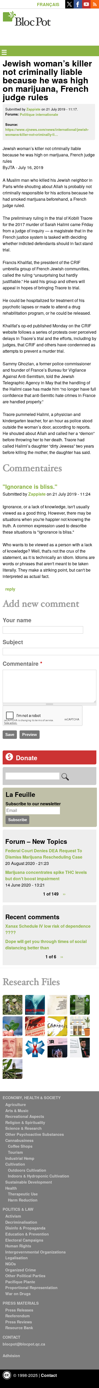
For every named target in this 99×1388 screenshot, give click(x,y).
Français (48, 4)
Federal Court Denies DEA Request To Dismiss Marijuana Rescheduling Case (43, 854)
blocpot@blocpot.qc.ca (24, 1344)
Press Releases (19, 1310)
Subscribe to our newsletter (33, 804)
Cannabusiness (19, 1140)
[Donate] (9, 759)
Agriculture (15, 1104)
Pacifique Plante (20, 1281)
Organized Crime (20, 1269)
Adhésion (11, 1355)
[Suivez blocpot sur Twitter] (69, 7)
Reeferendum (17, 1315)
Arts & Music (17, 1110)
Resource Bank (19, 1327)
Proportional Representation (31, 1287)
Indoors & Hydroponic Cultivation (38, 1176)
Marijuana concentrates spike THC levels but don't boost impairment (46, 875)
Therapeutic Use (23, 1193)
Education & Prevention (27, 1234)
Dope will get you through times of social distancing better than (46, 944)
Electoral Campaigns (24, 1240)
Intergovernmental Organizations (35, 1252)
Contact (49, 1375)
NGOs (10, 1263)
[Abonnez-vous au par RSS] (95, 7)
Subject (13, 642)
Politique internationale (39, 114)
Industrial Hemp (19, 1158)
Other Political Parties (25, 1275)
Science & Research (23, 1128)
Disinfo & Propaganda (25, 1228)
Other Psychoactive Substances (34, 1134)
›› (64, 894)
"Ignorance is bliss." (30, 486)
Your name (17, 620)
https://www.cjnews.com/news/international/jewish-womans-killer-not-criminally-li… (47, 132)
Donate (26, 757)
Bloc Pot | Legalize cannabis (27, 17)
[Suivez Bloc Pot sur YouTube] (86, 7)
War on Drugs (18, 1293)
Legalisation (16, 1257)
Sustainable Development (28, 1182)
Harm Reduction (22, 1200)
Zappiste (33, 109)
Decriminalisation (21, 1222)
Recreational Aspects (24, 1116)
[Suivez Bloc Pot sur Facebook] (78, 7)
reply (10, 589)
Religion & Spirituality (25, 1122)
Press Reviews (18, 1321)
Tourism (15, 1152)
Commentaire (22, 663)
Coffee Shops (20, 1146)
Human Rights (18, 1245)
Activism (13, 1216)
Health (11, 1188)
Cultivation (15, 1164)
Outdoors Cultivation (27, 1170)
